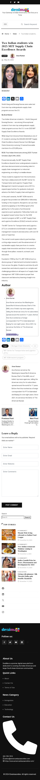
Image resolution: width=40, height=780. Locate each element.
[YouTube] (3, 607)
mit (35, 346)
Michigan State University (20, 346)
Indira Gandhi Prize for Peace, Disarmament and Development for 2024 (27, 562)
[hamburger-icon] (5, 24)
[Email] (17, 334)
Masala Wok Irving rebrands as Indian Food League (27, 535)
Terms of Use (9, 688)
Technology (8, 709)
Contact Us (8, 683)
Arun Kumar (20, 56)
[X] (3, 601)
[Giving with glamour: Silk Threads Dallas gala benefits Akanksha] (9, 576)
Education (22, 572)
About (6, 679)
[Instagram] (3, 613)
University (27, 136)
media (23, 172)
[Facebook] (10, 2)
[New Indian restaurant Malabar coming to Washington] (9, 548)
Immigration (8, 700)
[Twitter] (14, 2)
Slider (15, 34)
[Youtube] (18, 2)
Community (23, 530)
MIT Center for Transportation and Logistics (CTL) (19, 352)
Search (4, 514)
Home (7, 34)
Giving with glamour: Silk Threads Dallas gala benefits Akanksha (27, 576)
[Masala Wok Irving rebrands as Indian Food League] (9, 534)
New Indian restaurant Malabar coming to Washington (26, 549)
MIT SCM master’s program (14, 358)
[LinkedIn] (3, 595)
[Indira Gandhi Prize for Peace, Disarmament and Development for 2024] (9, 562)
